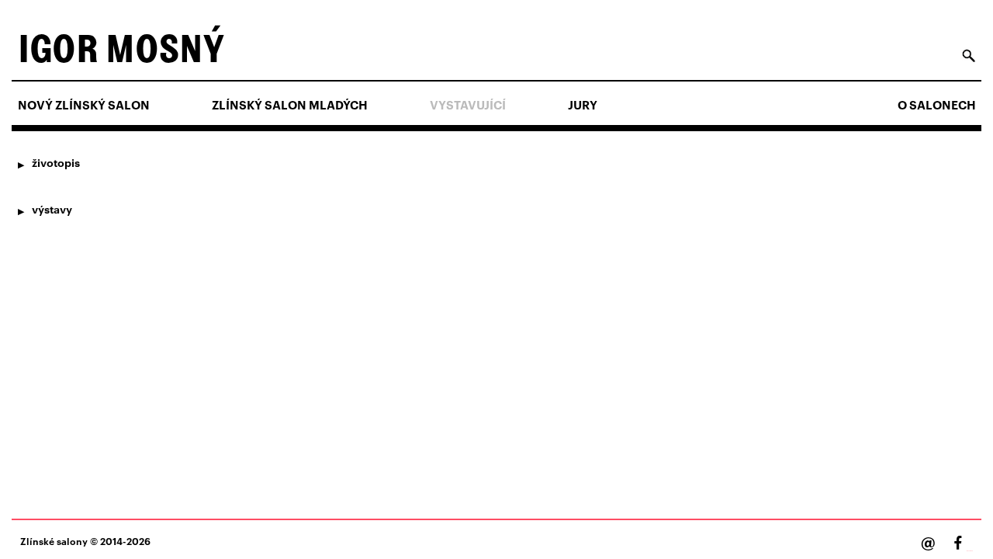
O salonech (937, 105)
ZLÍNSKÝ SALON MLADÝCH (290, 105)
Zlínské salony (54, 540)
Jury (582, 105)
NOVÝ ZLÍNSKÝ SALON (84, 105)
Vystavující (468, 105)
